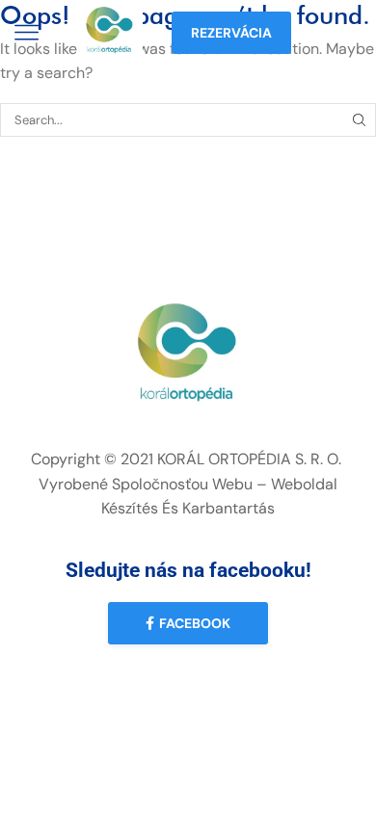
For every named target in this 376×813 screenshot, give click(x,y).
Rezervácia (231, 32)
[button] (188, 623)
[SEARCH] (359, 119)
